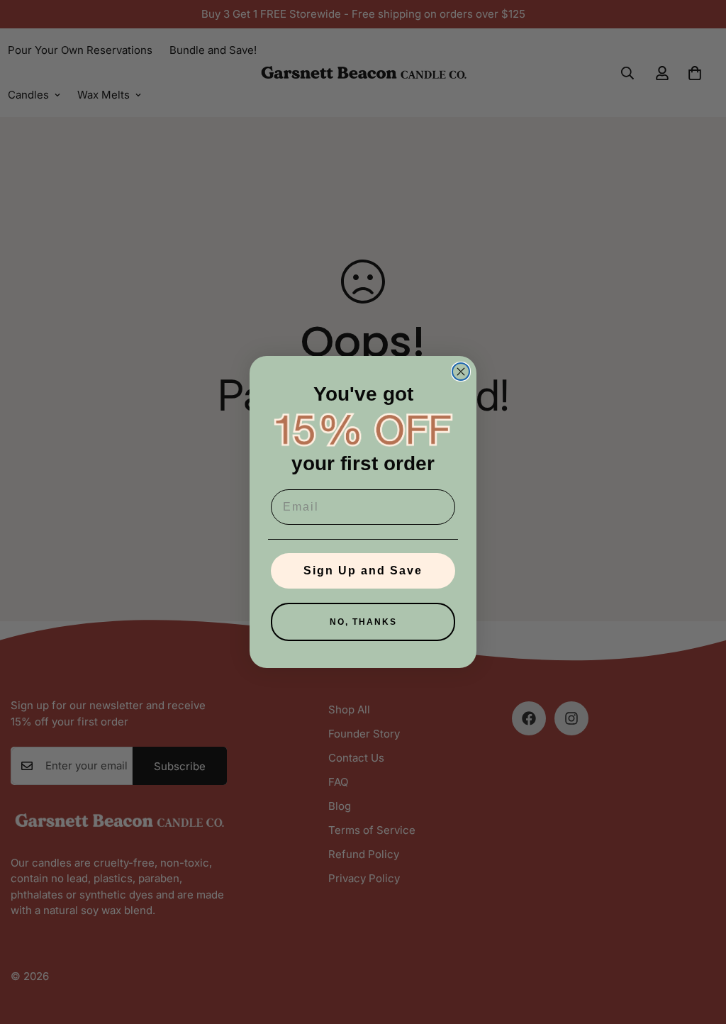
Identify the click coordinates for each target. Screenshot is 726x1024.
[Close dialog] (460, 371)
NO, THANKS (363, 622)
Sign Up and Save (363, 570)
